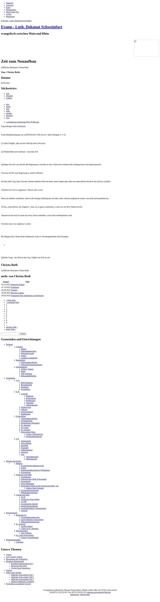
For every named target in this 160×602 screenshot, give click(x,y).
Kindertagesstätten (13, 540)
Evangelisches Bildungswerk (32, 466)
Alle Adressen (26, 374)
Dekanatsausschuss (28, 351)
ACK (23, 497)
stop (7, 109)
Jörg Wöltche (26, 533)
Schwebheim (26, 443)
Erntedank (15, 287)
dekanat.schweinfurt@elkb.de (99, 592)
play (7, 104)
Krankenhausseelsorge (30, 490)
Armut (8, 555)
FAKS (23, 468)
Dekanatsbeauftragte (29, 362)
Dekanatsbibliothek (28, 376)
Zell (22, 454)
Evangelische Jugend (29, 504)
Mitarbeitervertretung (29, 493)
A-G (18, 380)
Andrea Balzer (26, 526)
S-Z (17, 439)
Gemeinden (10, 378)
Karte (8, 7)
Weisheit (9, 96)
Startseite (9, 3)
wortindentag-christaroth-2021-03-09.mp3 (22, 122)
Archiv (9, 14)
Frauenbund (25, 481)
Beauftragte (20, 360)
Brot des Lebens (17, 293)
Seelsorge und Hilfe (24, 475)
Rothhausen (30, 401)
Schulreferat (25, 472)
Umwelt (24, 511)
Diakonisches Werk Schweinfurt (33, 479)
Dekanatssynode (27, 353)
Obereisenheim (27, 412)
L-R (17, 392)
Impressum (10, 16)
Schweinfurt (21, 416)
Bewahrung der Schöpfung (16, 559)
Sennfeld (24, 445)
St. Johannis (25, 425)
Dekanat (9, 344)
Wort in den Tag (12, 12)
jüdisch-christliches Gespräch (22, 582)
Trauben (14, 290)
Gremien (19, 347)
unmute (9, 113)
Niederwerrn (26, 407)
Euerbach (24, 387)
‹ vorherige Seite (12, 302)
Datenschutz (85, 595)
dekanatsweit (21, 515)
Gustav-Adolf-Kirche (34, 434)
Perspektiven (11, 10)
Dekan (23, 349)
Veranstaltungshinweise (30, 517)
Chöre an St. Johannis (29, 529)
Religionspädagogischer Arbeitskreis (35, 470)
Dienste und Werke (13, 461)
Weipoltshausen (32, 457)
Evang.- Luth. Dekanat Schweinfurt (31, 27)
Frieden (9, 570)
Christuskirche (26, 421)
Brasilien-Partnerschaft (15, 561)
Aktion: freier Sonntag (35, 488)
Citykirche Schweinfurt (30, 499)
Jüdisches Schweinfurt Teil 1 (22, 575)
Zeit (7, 94)
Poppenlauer (31, 398)
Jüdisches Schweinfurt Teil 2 (22, 577)
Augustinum (26, 477)
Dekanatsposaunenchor (30, 522)
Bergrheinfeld (26, 385)
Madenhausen (31, 459)
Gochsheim (25, 389)
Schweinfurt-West (28, 432)
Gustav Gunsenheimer (30, 538)
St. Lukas (24, 427)
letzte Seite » (11, 329)
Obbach (24, 410)
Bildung (19, 463)
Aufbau (9, 98)
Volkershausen (32, 405)
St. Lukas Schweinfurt (25, 535)
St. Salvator (25, 430)
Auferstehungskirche (29, 419)
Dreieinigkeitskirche (34, 436)
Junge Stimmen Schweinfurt (32, 520)
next (7, 118)
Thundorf (30, 403)
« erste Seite (11, 300)
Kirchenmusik (11, 513)
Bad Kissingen (27, 383)
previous (9, 116)
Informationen (21, 367)
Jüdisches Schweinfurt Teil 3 (22, 579)
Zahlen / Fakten (27, 369)
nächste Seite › (11, 327)
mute (8, 111)
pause (8, 107)
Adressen (9, 5)
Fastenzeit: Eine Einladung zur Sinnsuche (27, 296)
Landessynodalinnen (29, 358)
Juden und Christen (13, 573)
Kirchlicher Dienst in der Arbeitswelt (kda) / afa (39, 486)
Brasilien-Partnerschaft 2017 (22, 564)
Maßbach (29, 396)
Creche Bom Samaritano (20, 568)
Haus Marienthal (27, 484)
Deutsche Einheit (17, 285)
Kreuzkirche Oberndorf (30, 423)
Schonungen (26, 441)
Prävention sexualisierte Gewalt (18, 584)
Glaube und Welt (22, 495)
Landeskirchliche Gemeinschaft (33, 508)
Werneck (24, 452)
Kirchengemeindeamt (29, 506)
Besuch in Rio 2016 (19, 566)
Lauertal (24, 394)
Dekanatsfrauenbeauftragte (31, 365)
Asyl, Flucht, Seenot (14, 557)
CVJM (23, 502)
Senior (23, 356)
